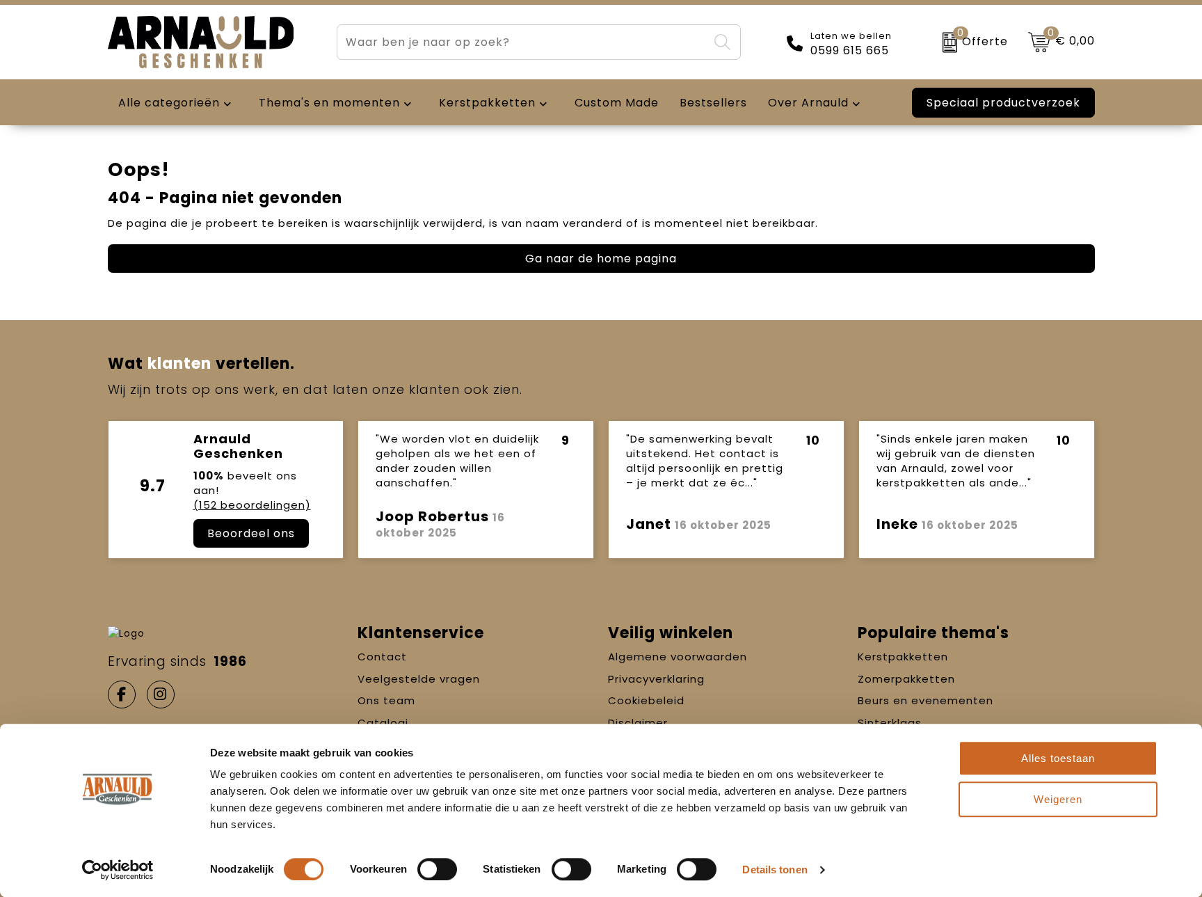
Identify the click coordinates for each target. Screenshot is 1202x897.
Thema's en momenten (329, 103)
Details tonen (774, 869)
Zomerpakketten (906, 679)
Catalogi (383, 722)
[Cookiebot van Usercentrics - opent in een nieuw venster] (118, 869)
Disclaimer (638, 722)
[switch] (437, 869)
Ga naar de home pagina (601, 259)
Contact (382, 656)
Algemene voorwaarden (677, 656)
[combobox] (522, 42)
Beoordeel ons (251, 533)
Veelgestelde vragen (419, 679)
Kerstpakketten (903, 656)
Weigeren (1058, 799)
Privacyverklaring (656, 679)
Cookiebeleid (646, 700)
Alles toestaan (1058, 758)
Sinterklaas (890, 722)
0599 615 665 (849, 50)
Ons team (386, 700)
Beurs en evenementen (925, 700)
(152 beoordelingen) (252, 505)
